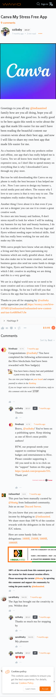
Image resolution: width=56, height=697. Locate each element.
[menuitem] (45, 4)
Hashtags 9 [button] (12, 320)
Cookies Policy (26, 683)
